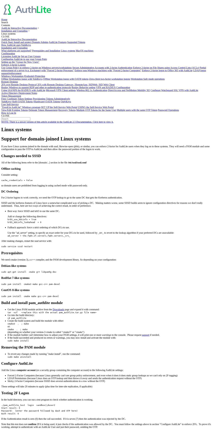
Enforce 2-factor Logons (13, 64)
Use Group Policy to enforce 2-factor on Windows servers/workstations (36, 67)
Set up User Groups (31, 56)
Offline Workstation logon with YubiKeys (21, 79)
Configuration (8, 53)
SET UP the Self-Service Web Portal (59, 107)
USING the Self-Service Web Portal (96, 107)
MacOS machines (84, 50)
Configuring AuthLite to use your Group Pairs (24, 59)
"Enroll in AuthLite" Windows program (20, 107)
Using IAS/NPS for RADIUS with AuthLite (23, 90)
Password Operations (168, 110)
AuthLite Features (58, 42)
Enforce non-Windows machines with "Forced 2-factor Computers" (108, 70)
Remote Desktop (9, 81)
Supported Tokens (76, 42)
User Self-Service (10, 104)
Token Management (11, 96)
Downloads (58, 309)
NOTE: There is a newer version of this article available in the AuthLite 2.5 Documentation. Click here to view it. (57, 122)
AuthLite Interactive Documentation (19, 28)
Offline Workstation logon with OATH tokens (66, 79)
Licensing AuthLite (10, 56)
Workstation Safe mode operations (148, 79)
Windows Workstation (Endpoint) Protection (23, 76)
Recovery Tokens (67, 110)
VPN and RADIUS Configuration (113, 87)
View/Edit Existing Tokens (14, 110)
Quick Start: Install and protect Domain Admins (24, 42)
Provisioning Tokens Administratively (51, 98)
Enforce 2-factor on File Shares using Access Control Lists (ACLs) (166, 67)
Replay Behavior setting (83, 87)
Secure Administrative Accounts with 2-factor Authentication (102, 67)
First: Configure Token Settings (16, 98)
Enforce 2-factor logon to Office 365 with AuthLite (167, 70)
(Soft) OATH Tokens (22, 101)
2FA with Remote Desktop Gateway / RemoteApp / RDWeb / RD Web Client (76, 84)
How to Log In (8, 113)
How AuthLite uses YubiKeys (16, 45)
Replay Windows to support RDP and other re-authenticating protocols (36, 87)
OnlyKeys (66, 101)
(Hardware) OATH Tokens (46, 101)
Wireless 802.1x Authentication (91, 90)
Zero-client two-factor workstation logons (109, 79)
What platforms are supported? (16, 50)
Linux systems (68, 50)
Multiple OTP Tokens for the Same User (96, 110)
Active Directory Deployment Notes (19, 93)
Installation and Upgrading (14, 31)
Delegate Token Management (43, 110)
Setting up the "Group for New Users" (20, 62)
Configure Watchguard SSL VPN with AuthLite (174, 90)
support (145, 335)
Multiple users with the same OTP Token (137, 110)
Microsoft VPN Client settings (61, 90)
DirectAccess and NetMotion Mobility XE (129, 90)
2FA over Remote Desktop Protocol (19, 84)
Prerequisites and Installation (46, 50)
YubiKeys (6, 101)
